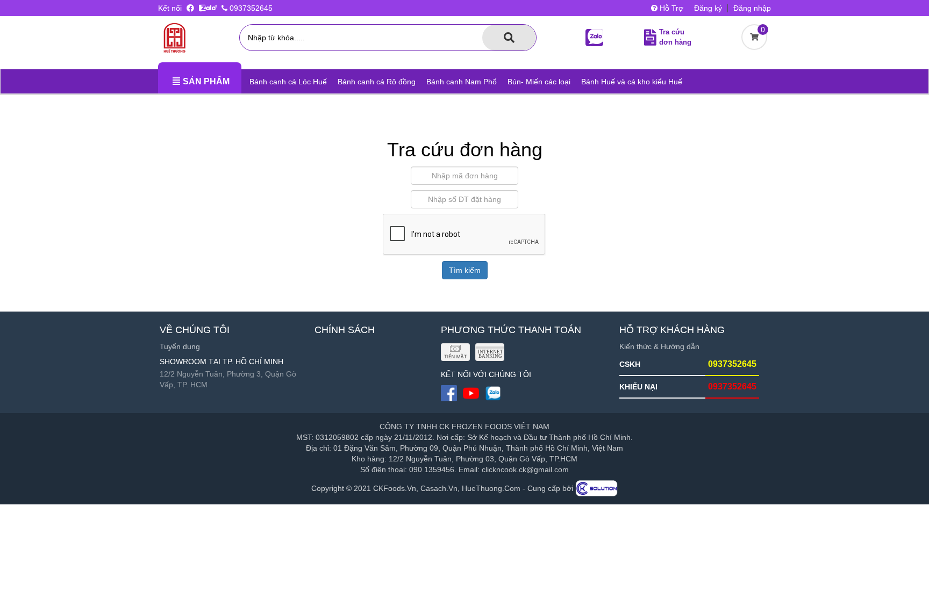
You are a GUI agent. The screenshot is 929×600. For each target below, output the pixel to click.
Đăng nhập (752, 8)
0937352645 (250, 8)
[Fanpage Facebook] (191, 8)
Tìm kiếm (465, 270)
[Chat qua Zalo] (208, 8)
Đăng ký (708, 8)
